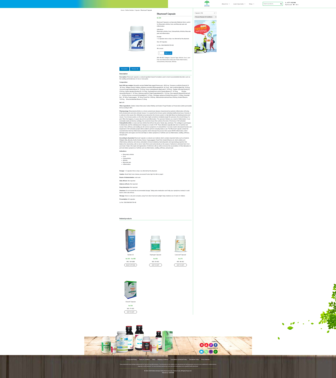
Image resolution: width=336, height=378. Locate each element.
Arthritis (181, 57)
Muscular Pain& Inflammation (178, 59)
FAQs (153, 359)
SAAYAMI (171, 372)
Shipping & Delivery (163, 359)
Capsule (137, 10)
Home (122, 10)
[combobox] (205, 13)
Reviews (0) (135, 69)
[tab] (124, 69)
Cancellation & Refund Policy (179, 359)
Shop (250, 4)
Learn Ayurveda (238, 4)
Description (124, 69)
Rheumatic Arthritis (170, 61)
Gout (185, 57)
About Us (225, 4)
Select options (130, 265)
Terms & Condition (144, 359)
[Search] (281, 3)
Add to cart (168, 53)
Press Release (205, 359)
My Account (288, 4)
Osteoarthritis (161, 61)
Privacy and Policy (132, 359)
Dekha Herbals (129, 10)
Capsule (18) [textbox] (205, 13)
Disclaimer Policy (194, 359)
